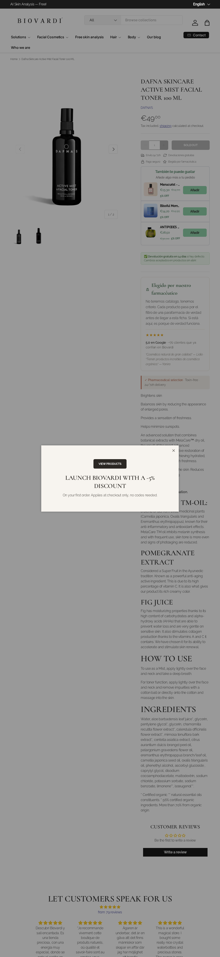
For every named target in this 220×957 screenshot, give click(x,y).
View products (110, 463)
